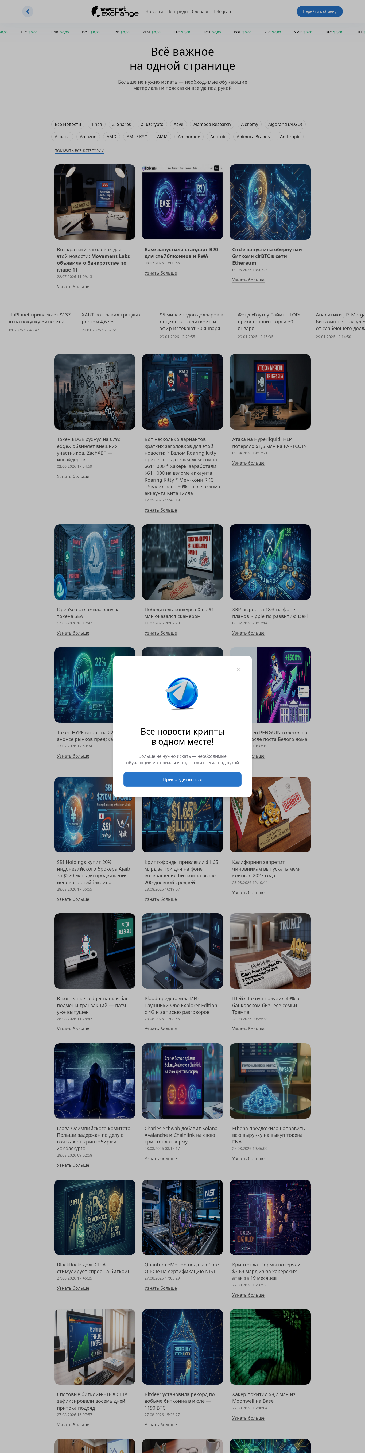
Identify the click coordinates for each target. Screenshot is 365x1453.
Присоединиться (182, 779)
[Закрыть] (238, 669)
